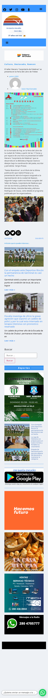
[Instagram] (16, 9)
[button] (41, 9)
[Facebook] (4, 9)
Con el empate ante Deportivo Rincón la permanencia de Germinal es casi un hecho (24, 273)
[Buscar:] (20, 355)
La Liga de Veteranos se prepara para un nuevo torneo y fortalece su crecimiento (37, 442)
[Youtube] (22, 9)
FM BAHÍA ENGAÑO (13, 28)
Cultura (8, 64)
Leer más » (9, 289)
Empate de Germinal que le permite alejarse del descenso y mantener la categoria (37, 454)
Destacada (20, 64)
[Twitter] (10, 9)
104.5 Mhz (18, 31)
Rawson (31, 64)
